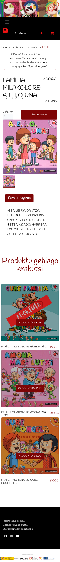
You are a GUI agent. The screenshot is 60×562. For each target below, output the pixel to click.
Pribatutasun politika (13, 521)
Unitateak (8, 112)
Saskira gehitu (39, 114)
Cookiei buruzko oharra (15, 525)
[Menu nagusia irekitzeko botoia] (7, 22)
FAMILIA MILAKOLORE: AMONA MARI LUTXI (24, 414)
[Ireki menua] (5, 30)
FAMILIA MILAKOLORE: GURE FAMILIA (24, 346)
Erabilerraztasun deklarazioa (18, 529)
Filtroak (21, 33)
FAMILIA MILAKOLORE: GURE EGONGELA (19, 481)
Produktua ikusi (30, 322)
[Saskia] (52, 33)
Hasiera (5, 47)
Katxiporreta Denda (26, 47)
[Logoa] (27, 557)
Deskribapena (19, 198)
